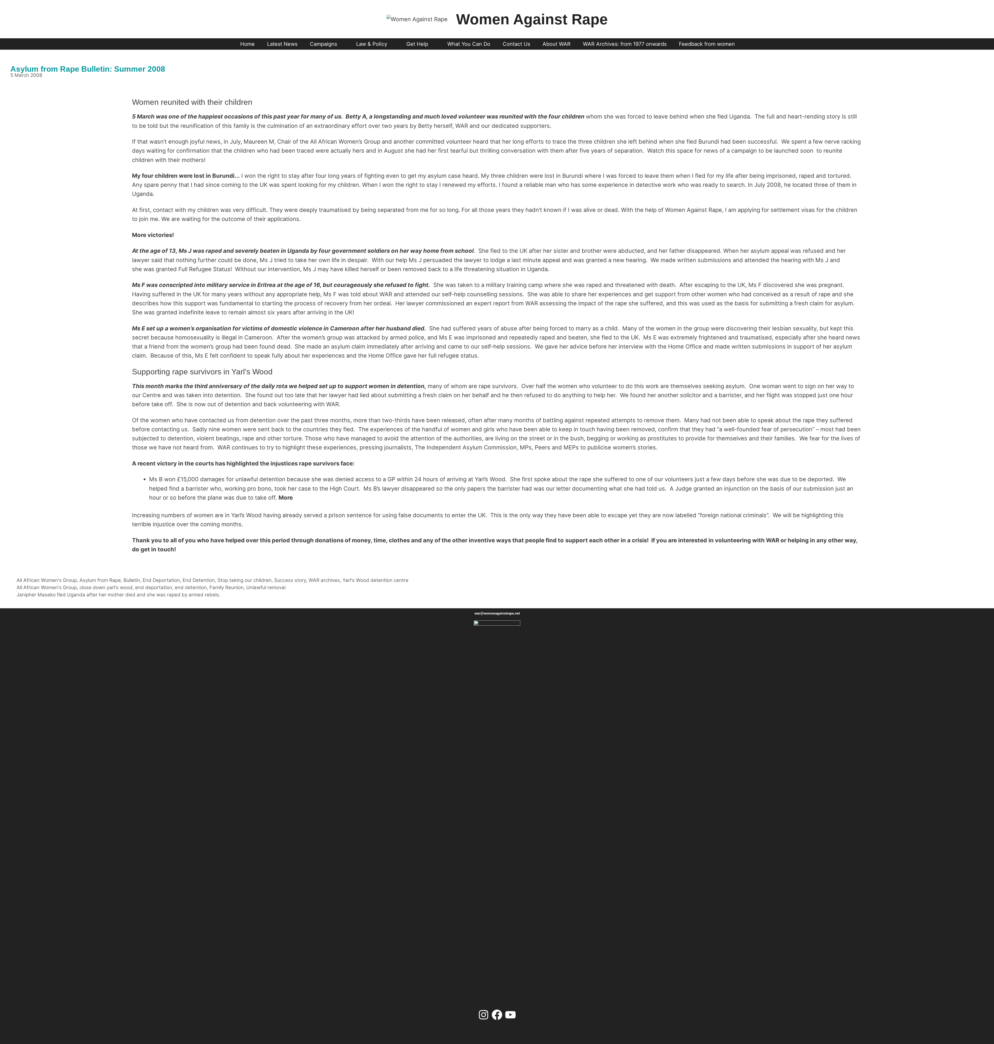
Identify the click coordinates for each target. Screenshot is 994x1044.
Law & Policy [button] (371, 44)
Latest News (282, 44)
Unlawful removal (266, 587)
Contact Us (516, 44)
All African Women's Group (47, 580)
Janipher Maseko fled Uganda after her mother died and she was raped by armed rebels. (118, 595)
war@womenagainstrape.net (497, 613)
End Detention (198, 580)
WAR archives (324, 580)
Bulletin (131, 580)
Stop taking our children (244, 580)
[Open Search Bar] (750, 44)
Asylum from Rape (100, 580)
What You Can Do (468, 44)
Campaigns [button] (323, 44)
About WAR (557, 44)
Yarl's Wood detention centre (375, 580)
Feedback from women (707, 44)
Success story (290, 580)
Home (247, 44)
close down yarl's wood (106, 587)
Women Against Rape (532, 19)
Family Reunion (226, 587)
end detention (191, 587)
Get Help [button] (417, 44)
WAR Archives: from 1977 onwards (625, 44)
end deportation (153, 587)
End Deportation (161, 580)
